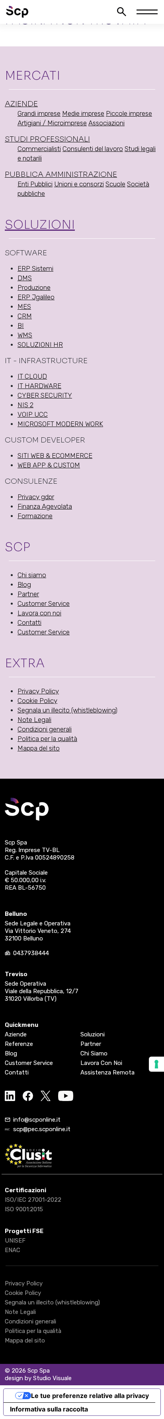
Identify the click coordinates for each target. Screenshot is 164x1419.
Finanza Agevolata (45, 506)
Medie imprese (83, 113)
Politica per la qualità (47, 739)
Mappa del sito (39, 748)
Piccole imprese (129, 113)
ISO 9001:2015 (24, 1209)
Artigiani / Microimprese (52, 123)
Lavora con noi (39, 613)
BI (21, 325)
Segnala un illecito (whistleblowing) (67, 710)
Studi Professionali (47, 139)
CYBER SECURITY (45, 395)
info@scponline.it (37, 1119)
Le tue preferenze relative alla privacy (90, 1396)
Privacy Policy (38, 691)
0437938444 (31, 953)
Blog (24, 584)
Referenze (19, 1043)
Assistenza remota (107, 1072)
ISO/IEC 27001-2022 (33, 1199)
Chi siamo (32, 575)
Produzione (34, 287)
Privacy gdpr (36, 497)
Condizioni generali (45, 729)
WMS (25, 335)
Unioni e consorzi (79, 184)
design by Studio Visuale (38, 1378)
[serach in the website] (121, 11)
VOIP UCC (33, 414)
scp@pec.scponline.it (41, 1129)
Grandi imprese (39, 113)
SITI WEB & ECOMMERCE (55, 456)
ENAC (12, 1250)
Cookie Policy (37, 701)
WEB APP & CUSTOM (49, 465)
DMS (25, 278)
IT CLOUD (32, 376)
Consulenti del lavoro (92, 149)
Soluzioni (40, 224)
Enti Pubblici (35, 184)
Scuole (115, 184)
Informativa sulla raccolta (49, 1409)
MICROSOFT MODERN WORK (60, 424)
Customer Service (44, 603)
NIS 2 (25, 405)
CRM (25, 316)
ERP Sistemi (35, 268)
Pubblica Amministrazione (61, 174)
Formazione (35, 516)
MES (24, 306)
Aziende (21, 104)
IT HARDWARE (39, 386)
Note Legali (34, 720)
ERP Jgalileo (36, 297)
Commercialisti (39, 149)
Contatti (29, 622)
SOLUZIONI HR (40, 345)
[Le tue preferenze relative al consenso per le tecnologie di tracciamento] (156, 1064)
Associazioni (106, 123)
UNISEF (15, 1240)
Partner (28, 594)
